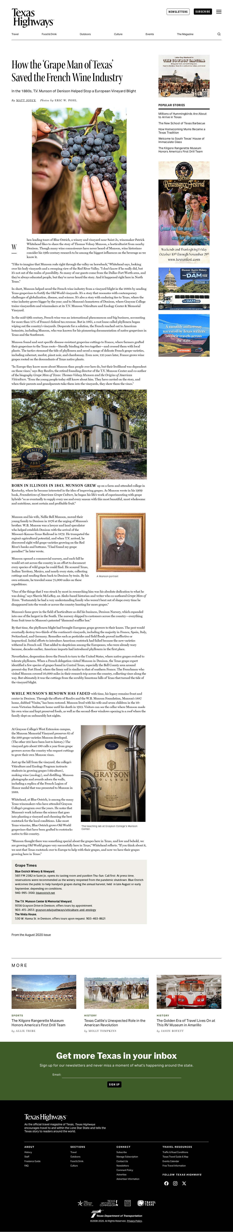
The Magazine (185, 34)
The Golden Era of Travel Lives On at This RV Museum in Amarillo (186, 1022)
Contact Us (122, 1161)
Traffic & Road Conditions (175, 1152)
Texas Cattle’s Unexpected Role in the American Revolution (114, 1022)
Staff (26, 1156)
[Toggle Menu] (218, 11)
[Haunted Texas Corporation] (184, 309)
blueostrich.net (45, 893)
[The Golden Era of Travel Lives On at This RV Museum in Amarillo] (189, 1008)
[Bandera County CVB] (184, 96)
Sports (17, 1015)
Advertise (121, 1174)
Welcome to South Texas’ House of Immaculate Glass (181, 140)
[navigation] (218, 11)
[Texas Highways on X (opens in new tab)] (184, 1183)
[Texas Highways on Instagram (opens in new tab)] (175, 1183)
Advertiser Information (127, 1179)
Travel (15, 34)
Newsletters (178, 12)
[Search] (219, 34)
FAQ (26, 1165)
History (90, 1015)
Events (150, 34)
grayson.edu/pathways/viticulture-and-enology (66, 910)
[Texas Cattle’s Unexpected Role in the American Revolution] (116, 1008)
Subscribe (202, 11)
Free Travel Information (174, 1165)
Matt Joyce (26, 100)
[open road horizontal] (184, 355)
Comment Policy (124, 1170)
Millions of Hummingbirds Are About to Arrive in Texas (182, 115)
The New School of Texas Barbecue (181, 123)
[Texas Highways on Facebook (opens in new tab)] (166, 1183)
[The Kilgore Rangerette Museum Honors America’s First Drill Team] (44, 1008)
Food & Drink (49, 34)
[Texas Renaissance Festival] (184, 262)
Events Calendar (171, 1161)
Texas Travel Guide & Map (175, 1156)
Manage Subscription (127, 1156)
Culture (118, 34)
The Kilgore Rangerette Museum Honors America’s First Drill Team (180, 149)
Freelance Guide (32, 1161)
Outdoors (85, 34)
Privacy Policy (134, 1220)
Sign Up (114, 1084)
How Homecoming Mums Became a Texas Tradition (181, 130)
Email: (57, 1074)
